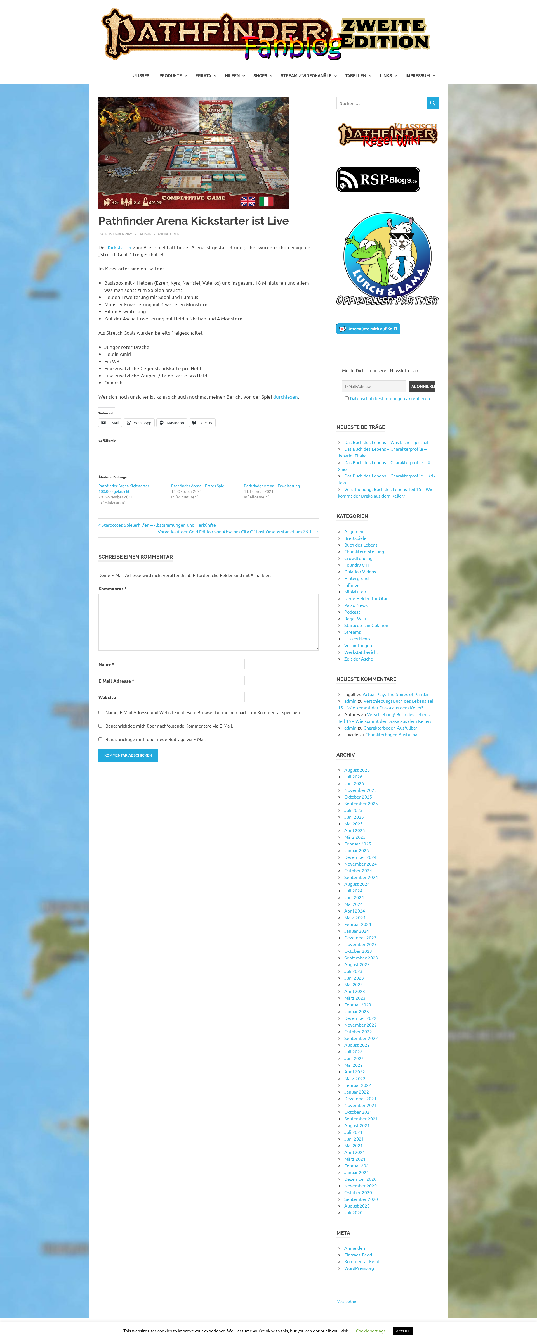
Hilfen (232, 75)
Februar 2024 (357, 924)
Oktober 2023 (358, 951)
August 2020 (357, 1205)
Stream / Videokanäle (306, 75)
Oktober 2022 (358, 1031)
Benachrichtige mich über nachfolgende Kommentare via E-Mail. (169, 725)
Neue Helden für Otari (366, 598)
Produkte (170, 75)
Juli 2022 (353, 1051)
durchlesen (285, 397)
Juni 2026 (354, 783)
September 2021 (361, 1118)
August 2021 (357, 1125)
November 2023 (360, 944)
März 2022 (355, 1078)
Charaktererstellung (364, 551)
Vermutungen (358, 645)
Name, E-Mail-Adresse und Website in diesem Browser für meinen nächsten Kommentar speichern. (204, 712)
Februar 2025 (357, 843)
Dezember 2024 (360, 857)
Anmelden (354, 1248)
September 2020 (361, 1199)
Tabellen (355, 75)
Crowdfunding (358, 558)
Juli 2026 (353, 776)
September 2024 (361, 877)
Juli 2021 (353, 1132)
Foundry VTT (357, 564)
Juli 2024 (353, 890)
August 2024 (357, 884)
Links (386, 75)
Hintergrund (356, 578)
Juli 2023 (353, 971)
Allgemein (354, 531)
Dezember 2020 (360, 1179)
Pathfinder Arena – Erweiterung (272, 485)
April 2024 (354, 910)
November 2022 (360, 1024)
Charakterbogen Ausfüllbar (390, 727)
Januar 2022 (356, 1091)
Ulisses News (357, 638)
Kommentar (112, 588)
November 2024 (360, 863)
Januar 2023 (356, 1011)
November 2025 (360, 790)
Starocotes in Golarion (366, 625)
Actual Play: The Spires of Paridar (396, 694)
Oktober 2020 (358, 1192)
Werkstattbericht (361, 652)
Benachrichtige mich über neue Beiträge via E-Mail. (156, 739)
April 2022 (354, 1071)
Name (106, 664)
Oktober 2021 (358, 1112)
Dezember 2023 (360, 937)
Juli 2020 (353, 1212)
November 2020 (360, 1185)
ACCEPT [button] (402, 1331)
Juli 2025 (353, 810)
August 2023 (357, 964)
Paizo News (356, 605)
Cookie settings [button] (371, 1330)
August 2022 (357, 1044)
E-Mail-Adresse (116, 681)
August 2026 (357, 770)
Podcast (352, 611)
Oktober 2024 (358, 870)
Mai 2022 (353, 1065)
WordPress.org (359, 1268)
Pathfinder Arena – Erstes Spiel (198, 485)
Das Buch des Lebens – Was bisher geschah (387, 442)
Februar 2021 (357, 1165)
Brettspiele (355, 538)
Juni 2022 (354, 1058)
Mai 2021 (353, 1145)
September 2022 (361, 1038)
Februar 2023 (357, 1004)
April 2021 (354, 1152)
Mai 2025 (353, 823)
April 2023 (354, 991)
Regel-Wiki (355, 618)
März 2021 (355, 1158)
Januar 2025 (356, 850)
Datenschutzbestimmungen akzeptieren (390, 398)
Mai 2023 (353, 984)
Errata (203, 75)
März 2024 (355, 917)
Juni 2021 (354, 1138)
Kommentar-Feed (361, 1261)
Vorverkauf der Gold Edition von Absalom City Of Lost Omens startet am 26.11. (236, 531)
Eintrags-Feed (358, 1254)
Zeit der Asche (358, 658)
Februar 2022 (357, 1085)
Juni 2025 (354, 816)
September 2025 (361, 803)
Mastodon (346, 1301)
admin (145, 233)
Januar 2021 (356, 1172)
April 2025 (354, 830)
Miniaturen (168, 233)
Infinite (351, 585)
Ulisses (141, 75)
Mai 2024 (353, 904)
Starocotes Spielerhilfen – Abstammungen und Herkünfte (158, 525)
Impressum (418, 75)
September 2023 (361, 957)
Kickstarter (120, 247)
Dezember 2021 (360, 1098)
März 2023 (355, 998)
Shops (260, 75)
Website (107, 697)
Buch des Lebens (361, 544)
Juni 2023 (354, 977)
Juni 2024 (354, 897)
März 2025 (355, 837)
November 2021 (360, 1105)
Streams (352, 632)
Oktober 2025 (358, 796)
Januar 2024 (356, 930)
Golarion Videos (360, 571)
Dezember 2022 (360, 1018)
